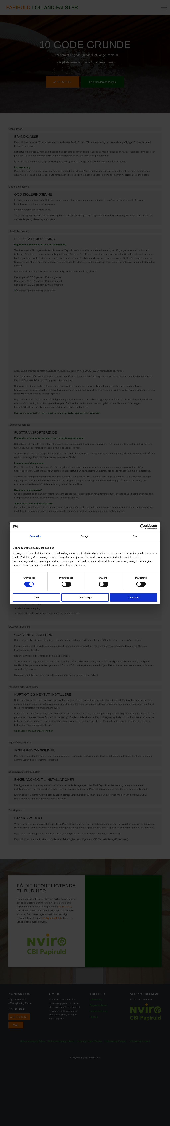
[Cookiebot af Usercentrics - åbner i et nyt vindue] (142, 526)
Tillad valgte (85, 597)
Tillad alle (133, 597)
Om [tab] (135, 536)
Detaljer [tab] (85, 536)
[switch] (66, 584)
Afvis (37, 597)
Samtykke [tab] (35, 536)
